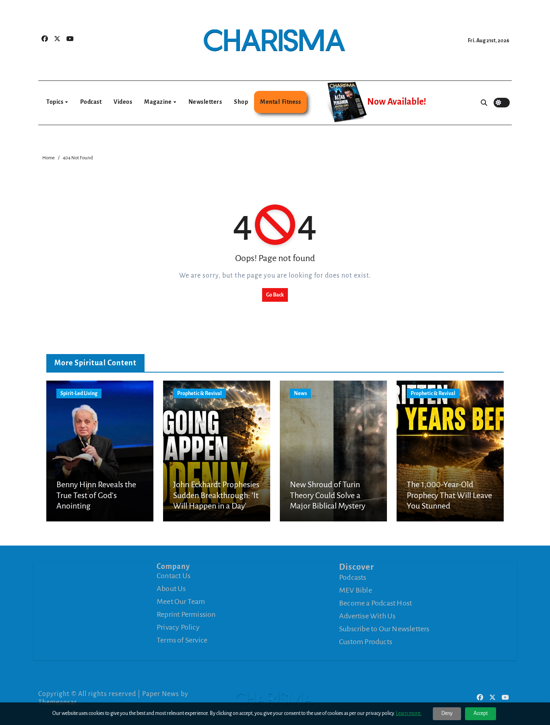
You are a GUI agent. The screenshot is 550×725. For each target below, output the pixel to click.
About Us (171, 589)
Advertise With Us (367, 616)
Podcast (91, 102)
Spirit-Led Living (78, 393)
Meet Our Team (181, 601)
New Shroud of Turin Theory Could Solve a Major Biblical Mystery (327, 495)
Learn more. (409, 713)
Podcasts (352, 577)
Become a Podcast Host (375, 603)
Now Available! (396, 102)
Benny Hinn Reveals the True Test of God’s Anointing (96, 495)
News (300, 393)
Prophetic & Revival (199, 393)
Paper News (160, 694)
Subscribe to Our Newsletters (384, 628)
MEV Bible (355, 590)
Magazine (158, 102)
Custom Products (365, 641)
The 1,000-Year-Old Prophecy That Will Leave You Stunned (449, 495)
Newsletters (205, 102)
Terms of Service (182, 640)
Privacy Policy (178, 627)
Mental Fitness (280, 102)
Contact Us (173, 576)
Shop (241, 102)
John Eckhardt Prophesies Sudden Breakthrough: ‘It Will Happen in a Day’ (216, 495)
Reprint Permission (186, 614)
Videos (123, 102)
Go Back (275, 295)
